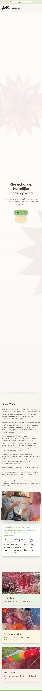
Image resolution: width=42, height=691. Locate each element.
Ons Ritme (21, 219)
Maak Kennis (21, 212)
